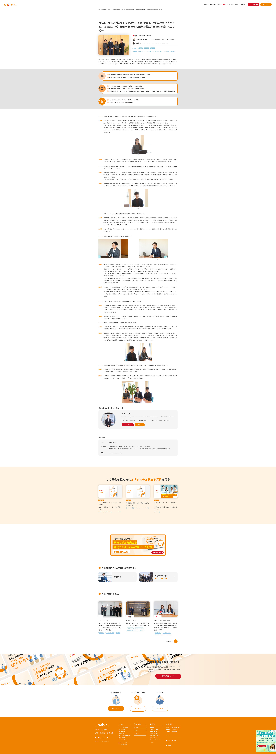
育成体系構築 (122, 738)
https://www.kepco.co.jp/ (115, 452)
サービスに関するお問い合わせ (173, 727)
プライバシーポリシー (155, 738)
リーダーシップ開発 (123, 727)
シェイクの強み (122, 740)
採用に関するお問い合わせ (172, 729)
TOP (99, 9)
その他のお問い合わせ (171, 731)
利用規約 (152, 742)
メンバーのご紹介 (154, 733)
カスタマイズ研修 (123, 742)
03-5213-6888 (104, 732)
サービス (206, 4)
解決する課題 (213, 4)
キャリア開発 (122, 729)
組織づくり (121, 733)
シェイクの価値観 (154, 729)
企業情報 (243, 4)
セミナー (226, 4)
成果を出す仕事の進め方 (124, 735)
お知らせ (237, 4)
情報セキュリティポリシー (156, 740)
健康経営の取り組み (154, 735)
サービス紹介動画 (123, 744)
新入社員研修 (122, 731)
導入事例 (104, 9)
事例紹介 (219, 4)
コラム (232, 4)
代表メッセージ (153, 731)
